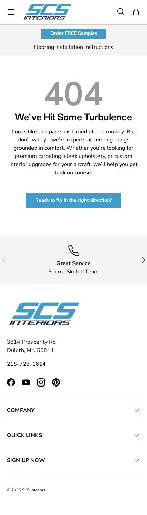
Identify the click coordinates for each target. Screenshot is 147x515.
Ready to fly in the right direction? (73, 200)
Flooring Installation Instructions (73, 47)
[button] (136, 11)
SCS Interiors (33, 490)
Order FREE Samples (73, 33)
